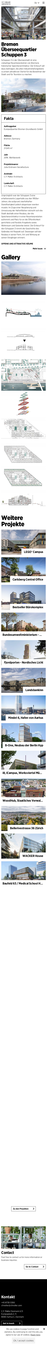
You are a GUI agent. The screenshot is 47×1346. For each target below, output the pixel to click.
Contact (7, 1252)
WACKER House (32, 856)
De (35, 3)
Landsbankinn (34, 690)
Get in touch (9, 1323)
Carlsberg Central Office (28, 579)
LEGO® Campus (33, 552)
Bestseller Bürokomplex (28, 607)
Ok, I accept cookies (23, 1340)
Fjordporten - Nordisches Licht (23, 662)
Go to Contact (32, 1267)
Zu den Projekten (20, 1209)
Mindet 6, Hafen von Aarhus (25, 718)
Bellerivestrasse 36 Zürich (26, 828)
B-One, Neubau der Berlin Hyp (24, 745)
